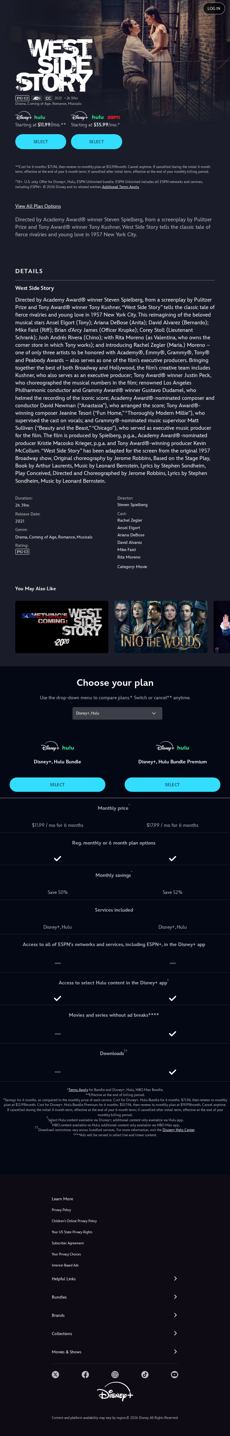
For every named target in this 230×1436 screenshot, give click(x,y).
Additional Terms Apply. (120, 187)
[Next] (219, 626)
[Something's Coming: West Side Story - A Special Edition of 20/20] (61, 627)
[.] (55, 1374)
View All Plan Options (38, 206)
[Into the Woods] (161, 627)
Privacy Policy (61, 1210)
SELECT (41, 141)
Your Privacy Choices (66, 1254)
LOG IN (214, 8)
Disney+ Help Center (178, 1130)
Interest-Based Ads (65, 1265)
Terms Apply (78, 1090)
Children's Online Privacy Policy (74, 1221)
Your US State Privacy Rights (72, 1232)
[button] (115, 1279)
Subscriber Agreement (68, 1243)
